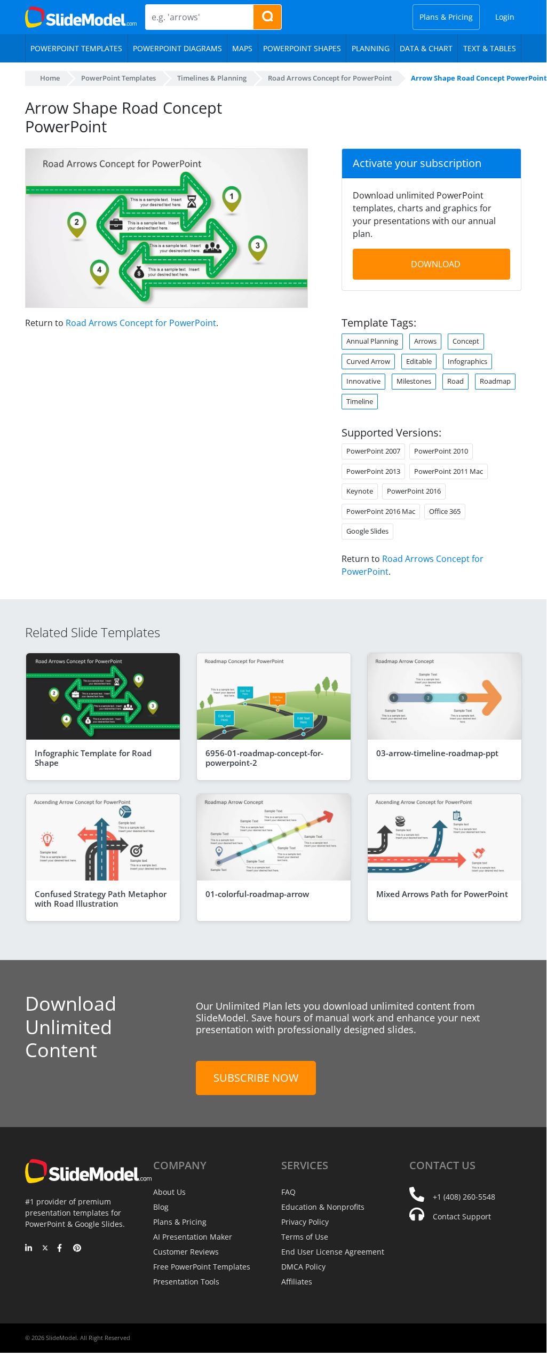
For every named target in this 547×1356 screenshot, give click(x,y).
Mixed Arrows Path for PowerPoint (442, 894)
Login (504, 17)
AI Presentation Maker (192, 1237)
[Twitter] (45, 1249)
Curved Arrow (368, 361)
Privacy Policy (305, 1222)
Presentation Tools (186, 1281)
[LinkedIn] (29, 1249)
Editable (419, 361)
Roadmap (495, 381)
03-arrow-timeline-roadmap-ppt (437, 753)
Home (50, 78)
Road (455, 381)
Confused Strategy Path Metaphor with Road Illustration (101, 899)
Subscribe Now (255, 1077)
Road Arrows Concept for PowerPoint (141, 323)
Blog (161, 1207)
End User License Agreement (332, 1252)
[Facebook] (61, 1249)
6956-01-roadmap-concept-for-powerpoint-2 (264, 758)
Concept (466, 341)
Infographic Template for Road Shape (93, 758)
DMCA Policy (303, 1267)
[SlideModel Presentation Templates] (81, 17)
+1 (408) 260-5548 (464, 1197)
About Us (169, 1192)
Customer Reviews (186, 1252)
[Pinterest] (77, 1249)
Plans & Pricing (446, 17)
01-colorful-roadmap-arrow (257, 894)
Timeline (359, 401)
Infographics (467, 361)
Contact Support (462, 1216)
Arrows (425, 341)
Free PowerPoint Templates (201, 1267)
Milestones (414, 381)
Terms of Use (304, 1237)
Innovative (363, 381)
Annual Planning (372, 341)
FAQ (288, 1192)
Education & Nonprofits (322, 1207)
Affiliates (296, 1281)
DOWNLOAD (436, 264)
